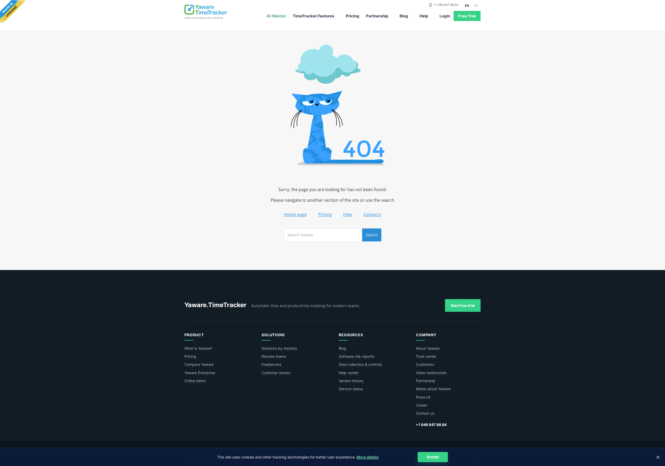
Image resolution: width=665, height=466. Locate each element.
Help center (348, 372)
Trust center (426, 356)
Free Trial (467, 15)
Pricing (352, 15)
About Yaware (428, 348)
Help (424, 15)
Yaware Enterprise (199, 372)
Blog (404, 15)
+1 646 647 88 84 (445, 5)
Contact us (425, 413)
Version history (351, 381)
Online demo (195, 381)
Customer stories (276, 372)
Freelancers (271, 364)
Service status (351, 389)
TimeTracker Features (313, 15)
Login (445, 15)
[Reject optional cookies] (657, 457)
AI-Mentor (276, 15)
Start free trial (463, 305)
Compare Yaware (199, 364)
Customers (425, 364)
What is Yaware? (198, 348)
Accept (433, 457)
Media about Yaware (433, 389)
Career (421, 405)
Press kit (423, 397)
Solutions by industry (279, 348)
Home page (295, 214)
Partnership (377, 15)
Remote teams (274, 356)
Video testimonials (431, 372)
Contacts (372, 214)
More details (368, 457)
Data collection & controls (360, 364)
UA (476, 5)
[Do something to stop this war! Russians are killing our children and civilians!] (12, 11)
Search (372, 234)
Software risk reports (356, 356)
